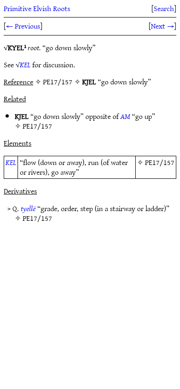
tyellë (28, 208)
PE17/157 (37, 125)
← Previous (23, 25)
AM (125, 116)
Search (164, 8)
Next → (162, 25)
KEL (25, 64)
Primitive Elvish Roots (37, 8)
